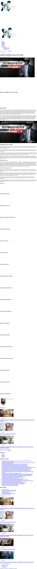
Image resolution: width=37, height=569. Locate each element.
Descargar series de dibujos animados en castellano (9, 490)
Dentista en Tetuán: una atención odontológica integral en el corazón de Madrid (13, 483)
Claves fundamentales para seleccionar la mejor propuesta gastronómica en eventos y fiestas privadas (16, 470)
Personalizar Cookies (7, 47)
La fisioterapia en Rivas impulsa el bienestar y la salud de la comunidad (12, 481)
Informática (3, 42)
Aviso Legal (5, 49)
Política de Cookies (6, 48)
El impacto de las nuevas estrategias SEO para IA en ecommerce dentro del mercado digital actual (16, 466)
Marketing (3, 43)
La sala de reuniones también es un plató (7, 463)
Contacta (3, 46)
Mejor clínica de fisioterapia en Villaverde (7, 433)
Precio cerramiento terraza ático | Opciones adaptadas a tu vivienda (11, 473)
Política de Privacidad (5, 565)
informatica (3, 455)
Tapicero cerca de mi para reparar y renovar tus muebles (10, 484)
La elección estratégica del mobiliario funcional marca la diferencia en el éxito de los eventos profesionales (17, 474)
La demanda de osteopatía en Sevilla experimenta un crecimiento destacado (12, 478)
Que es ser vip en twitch (5, 491)
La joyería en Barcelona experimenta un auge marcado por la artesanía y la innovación (14, 482)
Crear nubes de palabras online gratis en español (8, 493)
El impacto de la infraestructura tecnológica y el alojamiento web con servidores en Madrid (17, 562)
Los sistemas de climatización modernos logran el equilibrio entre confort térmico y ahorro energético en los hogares (18, 462)
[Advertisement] (18, 20)
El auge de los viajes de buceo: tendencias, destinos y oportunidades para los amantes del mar (15, 479)
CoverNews (10, 568)
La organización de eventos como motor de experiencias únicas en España (12, 476)
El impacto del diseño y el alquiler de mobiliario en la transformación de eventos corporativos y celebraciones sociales (18, 467)
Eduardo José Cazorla (7, 57)
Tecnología (3, 44)
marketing (3, 456)
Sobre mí (3, 45)
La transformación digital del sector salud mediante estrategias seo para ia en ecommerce (14, 465)
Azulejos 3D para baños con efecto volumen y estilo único (10, 485)
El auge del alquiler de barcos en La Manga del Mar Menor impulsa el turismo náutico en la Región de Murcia (17, 480)
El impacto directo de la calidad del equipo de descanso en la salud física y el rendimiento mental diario (16, 475)
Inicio (2, 41)
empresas (3, 52)
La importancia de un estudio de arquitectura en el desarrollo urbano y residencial (13, 477)
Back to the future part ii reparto (6, 494)
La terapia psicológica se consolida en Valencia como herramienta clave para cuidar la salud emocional (16, 460)
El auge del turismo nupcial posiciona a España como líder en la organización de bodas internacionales (16, 469)
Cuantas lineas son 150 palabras (6, 492)
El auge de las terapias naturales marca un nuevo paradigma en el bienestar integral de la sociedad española (17, 468)
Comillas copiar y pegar (5, 489)
